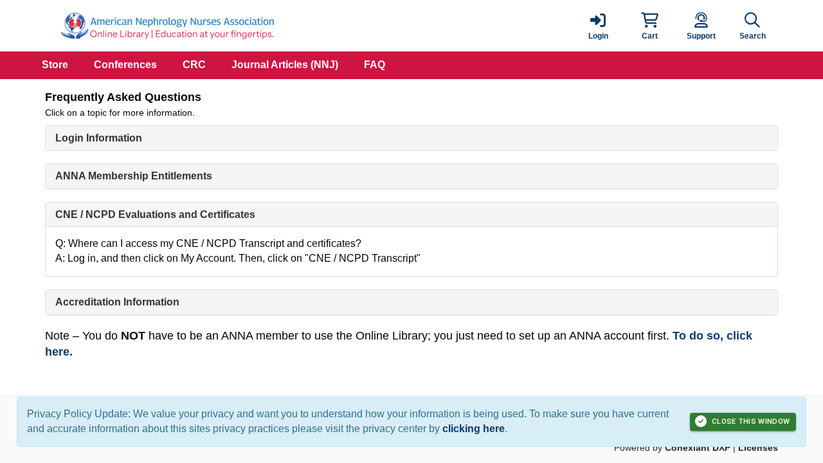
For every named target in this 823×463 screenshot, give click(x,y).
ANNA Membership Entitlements (133, 175)
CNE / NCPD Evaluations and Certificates (155, 214)
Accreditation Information (117, 301)
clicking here (473, 428)
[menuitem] (55, 65)
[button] (649, 25)
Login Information (98, 137)
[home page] (167, 25)
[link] (598, 25)
